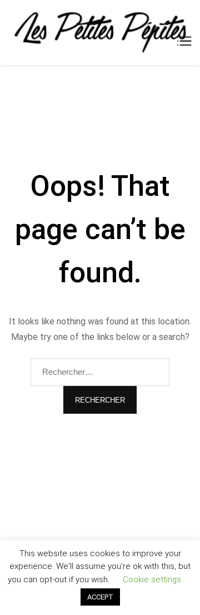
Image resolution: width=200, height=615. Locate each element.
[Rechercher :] (100, 372)
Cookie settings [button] (152, 579)
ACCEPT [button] (100, 597)
